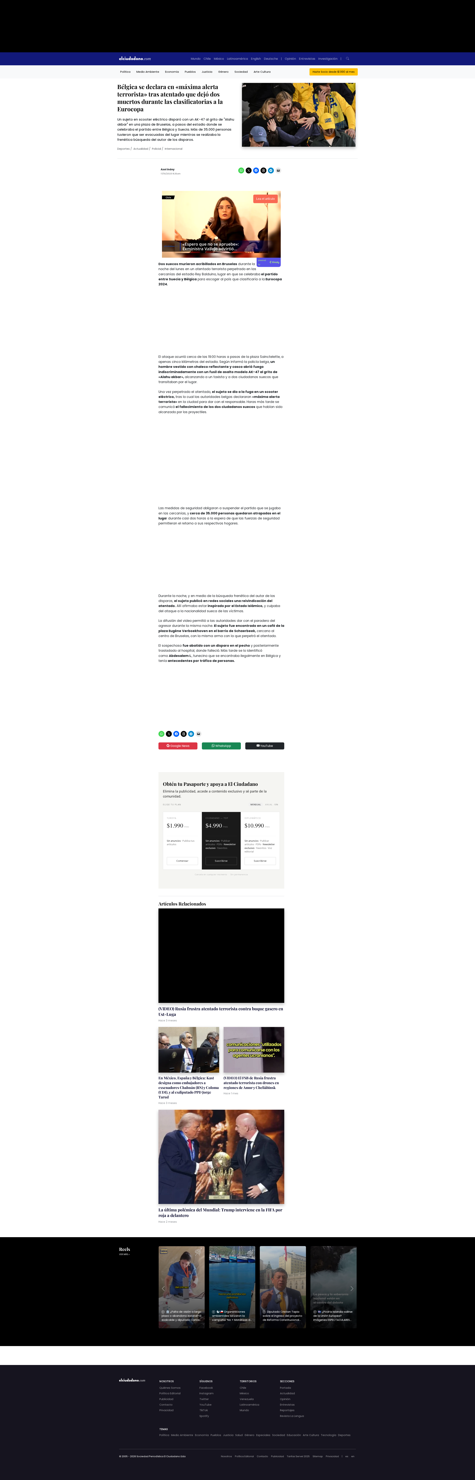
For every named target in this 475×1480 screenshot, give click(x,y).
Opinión (290, 59)
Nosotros (226, 1456)
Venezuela (247, 1399)
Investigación (328, 59)
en (352, 1456)
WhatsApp (223, 746)
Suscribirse (221, 860)
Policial (156, 149)
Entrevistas (307, 59)
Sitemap (318, 1456)
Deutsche (271, 59)
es (346, 1456)
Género (223, 72)
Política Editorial (170, 1393)
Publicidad (166, 1399)
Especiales (263, 1435)
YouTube (266, 746)
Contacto (166, 1405)
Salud (239, 1435)
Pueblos (190, 72)
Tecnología (328, 1435)
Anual (271, 804)
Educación (294, 1435)
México (219, 59)
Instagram (206, 1393)
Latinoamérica (237, 59)
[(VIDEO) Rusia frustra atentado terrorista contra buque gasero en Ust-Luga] (221, 956)
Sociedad (241, 72)
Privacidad (166, 1410)
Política (125, 72)
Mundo (196, 59)
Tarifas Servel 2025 (298, 1456)
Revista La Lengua (292, 1416)
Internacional (173, 149)
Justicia (207, 72)
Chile (207, 59)
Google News (179, 746)
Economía (172, 72)
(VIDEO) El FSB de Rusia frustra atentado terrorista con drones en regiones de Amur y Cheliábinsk (251, 1082)
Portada (285, 1388)
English (256, 59)
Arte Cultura (262, 72)
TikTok (203, 1410)
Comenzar (182, 860)
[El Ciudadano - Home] (135, 58)
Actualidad (140, 149)
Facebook (206, 1388)
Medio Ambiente (147, 72)
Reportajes (287, 1410)
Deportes (123, 149)
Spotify (204, 1416)
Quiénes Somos (170, 1388)
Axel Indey (168, 169)
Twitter (204, 1399)
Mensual (255, 804)
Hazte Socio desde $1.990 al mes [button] (334, 72)
